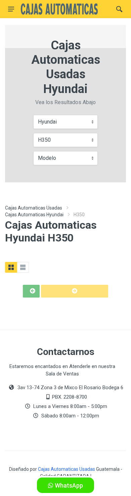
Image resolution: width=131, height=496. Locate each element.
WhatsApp (68, 485)
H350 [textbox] (44, 140)
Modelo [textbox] (47, 158)
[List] (23, 267)
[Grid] (11, 267)
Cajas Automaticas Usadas (33, 208)
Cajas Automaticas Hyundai (34, 214)
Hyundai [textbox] (47, 122)
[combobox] (65, 122)
